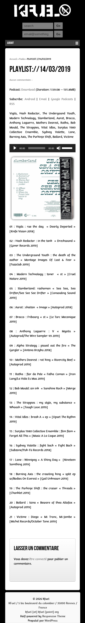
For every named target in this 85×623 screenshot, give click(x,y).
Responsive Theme (53, 616)
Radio (22, 59)
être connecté (38, 559)
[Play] (15, 148)
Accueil (13, 59)
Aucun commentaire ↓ (21, 79)
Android (30, 99)
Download (28, 89)
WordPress (51, 620)
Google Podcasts (62, 99)
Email (43, 99)
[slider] (67, 147)
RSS (12, 104)
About (10, 43)
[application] (42, 148)
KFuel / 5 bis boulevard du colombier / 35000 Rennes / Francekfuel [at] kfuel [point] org (42, 607)
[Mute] (59, 148)
